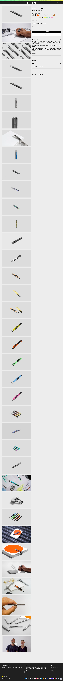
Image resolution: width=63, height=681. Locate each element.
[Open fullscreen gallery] (29, 20)
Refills (33, 63)
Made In (34, 60)
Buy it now (46, 34)
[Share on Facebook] (39, 74)
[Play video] (16, 644)
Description (35, 39)
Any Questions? (36, 70)
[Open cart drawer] (61, 3)
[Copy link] (42, 74)
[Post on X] (37, 74)
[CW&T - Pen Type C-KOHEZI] (16, 68)
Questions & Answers (54, 667)
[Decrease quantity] (33, 20)
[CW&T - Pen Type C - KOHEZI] (16, 14)
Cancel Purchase (54, 671)
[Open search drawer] (57, 3)
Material (34, 53)
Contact (52, 670)
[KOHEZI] (31, 3)
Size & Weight (35, 57)
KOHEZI (9, 678)
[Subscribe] (23, 672)
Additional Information (38, 66)
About (52, 668)
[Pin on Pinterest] (41, 74)
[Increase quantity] (36, 20)
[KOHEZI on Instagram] (26, 672)
